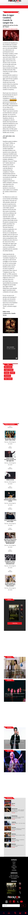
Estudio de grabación (14, 877)
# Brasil (12, 372)
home (8, 12)
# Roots (7, 372)
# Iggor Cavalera (9, 369)
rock (11, 12)
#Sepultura (7, 375)
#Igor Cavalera (8, 378)
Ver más (13, 805)
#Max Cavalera (8, 367)
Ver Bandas (14, 878)
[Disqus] (11, 401)
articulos (15, 12)
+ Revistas (14, 623)
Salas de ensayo (14, 875)
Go (23, 905)
